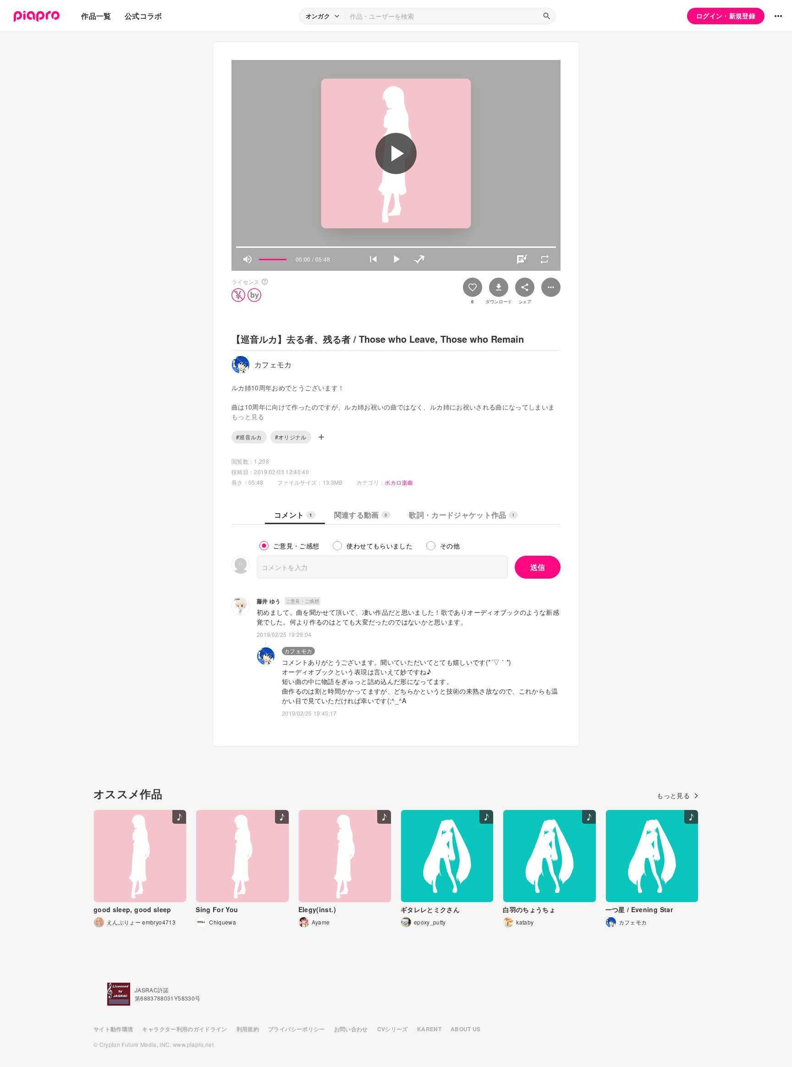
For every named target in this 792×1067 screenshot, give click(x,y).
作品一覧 (96, 16)
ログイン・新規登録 (725, 15)
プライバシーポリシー (296, 1029)
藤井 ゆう (269, 601)
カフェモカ (298, 651)
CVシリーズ (392, 1029)
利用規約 (247, 1029)
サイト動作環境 (113, 1029)
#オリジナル (291, 437)
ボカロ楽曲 (399, 482)
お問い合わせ (351, 1029)
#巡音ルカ (249, 437)
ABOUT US (466, 1029)
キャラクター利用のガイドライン (184, 1029)
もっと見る (673, 795)
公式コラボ (143, 16)
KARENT (429, 1029)
